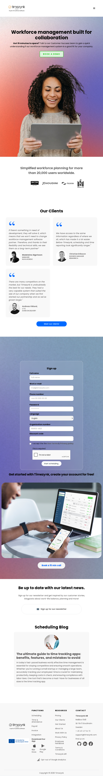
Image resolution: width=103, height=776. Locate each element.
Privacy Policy (61, 737)
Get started (60, 724)
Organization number (40, 424)
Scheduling (36, 716)
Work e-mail (35, 383)
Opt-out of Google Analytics (53, 759)
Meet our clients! (51, 324)
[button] (94, 8)
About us (59, 728)
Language (34, 414)
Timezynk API (61, 754)
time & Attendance (37, 721)
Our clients (60, 720)
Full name (34, 373)
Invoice (35, 730)
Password (34, 404)
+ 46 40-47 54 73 (83, 731)
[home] (16, 8)
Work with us (61, 733)
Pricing (58, 716)
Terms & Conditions (60, 749)
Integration (36, 735)
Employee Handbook (59, 742)
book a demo (51, 54)
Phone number (37, 394)
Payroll (34, 726)
